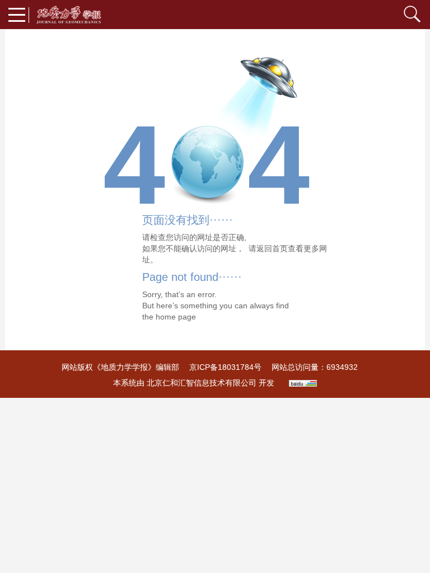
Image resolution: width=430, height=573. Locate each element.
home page (176, 316)
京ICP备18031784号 (225, 367)
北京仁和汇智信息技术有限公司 (201, 382)
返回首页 (272, 248)
